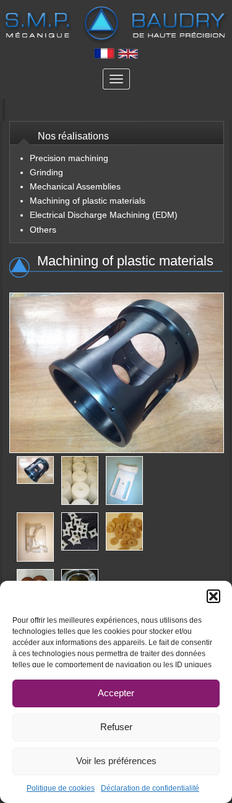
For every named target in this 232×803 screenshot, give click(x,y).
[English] (128, 56)
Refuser (116, 727)
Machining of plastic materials (87, 201)
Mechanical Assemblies (75, 186)
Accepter (116, 693)
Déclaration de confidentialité (150, 788)
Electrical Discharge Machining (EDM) (104, 215)
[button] (213, 596)
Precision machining (69, 158)
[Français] (104, 56)
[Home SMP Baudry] (116, 27)
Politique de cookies (61, 788)
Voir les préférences (116, 760)
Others (43, 230)
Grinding (46, 172)
